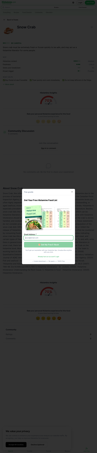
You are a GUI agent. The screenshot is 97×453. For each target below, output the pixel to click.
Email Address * (30, 234)
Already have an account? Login (48, 256)
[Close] (72, 192)
